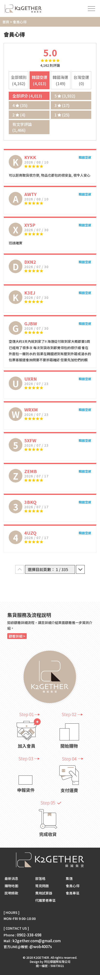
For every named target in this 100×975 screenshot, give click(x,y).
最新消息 (11, 878)
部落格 (40, 878)
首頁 (5, 21)
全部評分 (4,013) (27, 96)
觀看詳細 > (17, 636)
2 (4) (18, 115)
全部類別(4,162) (18, 80)
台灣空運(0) (81, 80)
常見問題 (42, 885)
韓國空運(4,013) (39, 80)
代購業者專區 (45, 900)
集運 (69, 878)
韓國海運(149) (60, 80)
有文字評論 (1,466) (22, 127)
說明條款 (11, 893)
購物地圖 (11, 885)
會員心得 (72, 885)
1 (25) (61, 115)
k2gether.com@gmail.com (37, 940)
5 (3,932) (64, 96)
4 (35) (19, 105)
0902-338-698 (29, 935)
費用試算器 (43, 893)
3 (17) (61, 105)
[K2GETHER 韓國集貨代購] (23, 9)
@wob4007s (40, 946)
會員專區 (72, 893)
